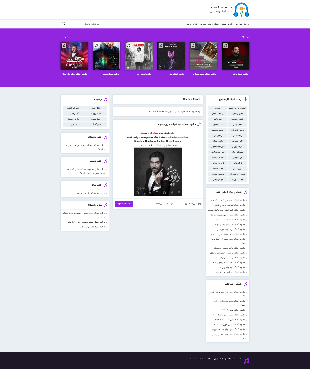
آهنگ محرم (214, 24)
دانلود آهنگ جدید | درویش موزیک (181, 112)
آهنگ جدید (227, 24)
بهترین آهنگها (74, 119)
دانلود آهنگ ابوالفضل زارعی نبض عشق (227, 253)
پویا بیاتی (218, 119)
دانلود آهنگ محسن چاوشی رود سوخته (227, 215)
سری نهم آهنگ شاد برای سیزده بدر (89, 193)
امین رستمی (237, 113)
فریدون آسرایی (218, 163)
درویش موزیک (242, 24)
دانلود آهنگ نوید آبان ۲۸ (233, 310)
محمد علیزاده (237, 179)
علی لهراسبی (237, 157)
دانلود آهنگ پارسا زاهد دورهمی (231, 229)
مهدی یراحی (218, 179)
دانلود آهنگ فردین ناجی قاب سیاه (229, 324)
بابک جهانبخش (218, 113)
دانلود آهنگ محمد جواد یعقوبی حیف (228, 262)
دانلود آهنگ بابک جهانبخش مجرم (230, 224)
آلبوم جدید (73, 113)
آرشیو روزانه (96, 113)
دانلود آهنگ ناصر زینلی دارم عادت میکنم (226, 210)
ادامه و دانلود (124, 203)
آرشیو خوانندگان (74, 108)
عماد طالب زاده (218, 157)
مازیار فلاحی (237, 168)
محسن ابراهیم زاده (237, 174)
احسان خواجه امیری (237, 108)
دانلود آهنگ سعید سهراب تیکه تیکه (229, 315)
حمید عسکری (218, 130)
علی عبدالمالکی (218, 152)
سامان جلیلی (218, 141)
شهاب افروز (153, 133)
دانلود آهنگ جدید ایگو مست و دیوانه (228, 329)
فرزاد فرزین (237, 163)
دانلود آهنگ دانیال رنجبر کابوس (230, 272)
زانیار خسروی (237, 141)
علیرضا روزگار (237, 146)
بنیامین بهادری (238, 119)
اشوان (217, 108)
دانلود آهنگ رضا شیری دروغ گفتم (229, 205)
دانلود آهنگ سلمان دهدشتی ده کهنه (228, 234)
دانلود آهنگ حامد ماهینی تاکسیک (229, 248)
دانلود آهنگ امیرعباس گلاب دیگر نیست (227, 200)
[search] (64, 24)
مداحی (203, 24)
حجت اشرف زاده (237, 130)
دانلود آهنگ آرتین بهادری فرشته (230, 258)
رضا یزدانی (218, 135)
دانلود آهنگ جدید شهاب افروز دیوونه (177, 124)
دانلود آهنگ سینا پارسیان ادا (232, 267)
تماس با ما (192, 24)
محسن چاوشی (218, 174)
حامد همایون (217, 124)
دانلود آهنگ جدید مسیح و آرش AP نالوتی (86, 222)
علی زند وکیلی (237, 152)
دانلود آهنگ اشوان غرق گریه (92, 227)
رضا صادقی (237, 135)
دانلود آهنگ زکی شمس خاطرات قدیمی (227, 320)
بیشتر (67, 37)
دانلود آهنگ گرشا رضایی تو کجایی (229, 220)
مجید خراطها (218, 168)
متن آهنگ (159, 203)
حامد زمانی (237, 124)
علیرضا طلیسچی (218, 146)
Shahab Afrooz (164, 141)
